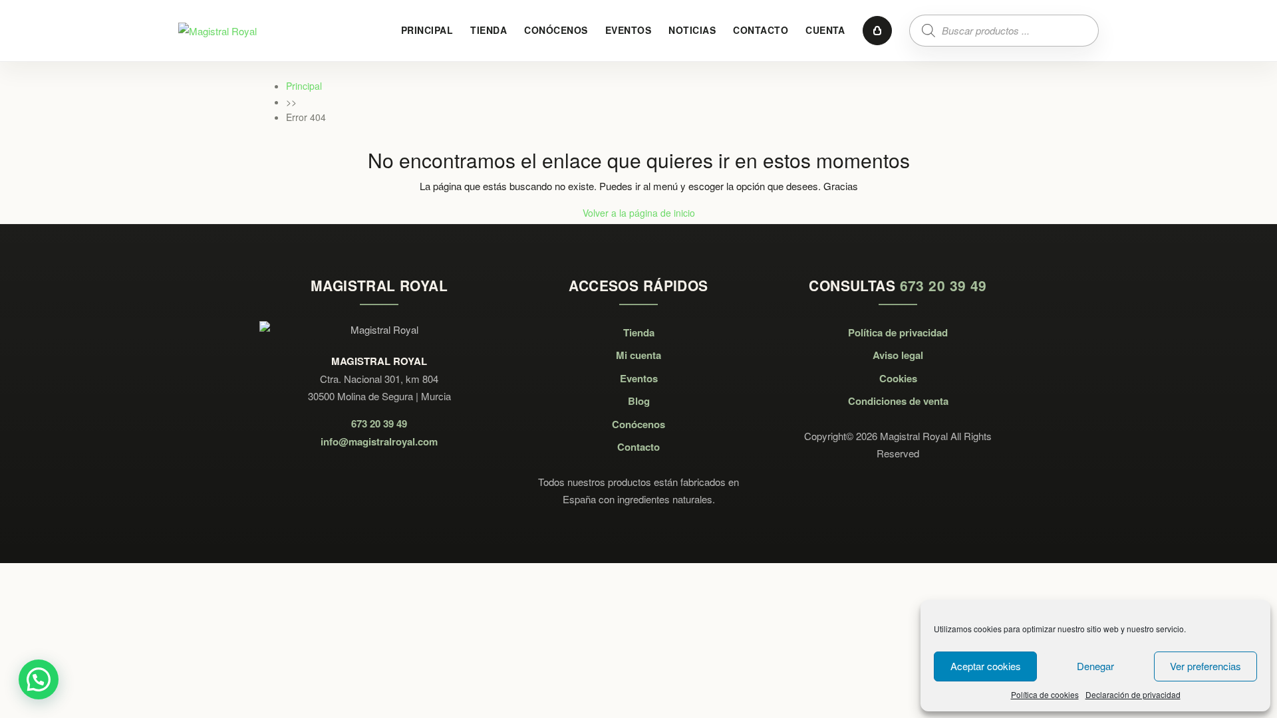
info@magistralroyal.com (379, 441)
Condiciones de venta (898, 401)
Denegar (1095, 666)
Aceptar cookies (985, 666)
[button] (39, 679)
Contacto (760, 30)
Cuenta (825, 30)
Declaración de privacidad (1133, 694)
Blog (639, 401)
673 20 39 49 (379, 423)
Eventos (628, 30)
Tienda (488, 30)
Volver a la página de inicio (639, 212)
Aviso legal (898, 355)
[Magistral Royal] (217, 30)
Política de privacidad (898, 332)
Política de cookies (1045, 694)
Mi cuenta (638, 355)
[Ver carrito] (877, 30)
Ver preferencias (1205, 666)
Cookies (898, 378)
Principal (427, 30)
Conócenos (555, 30)
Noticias (692, 30)
